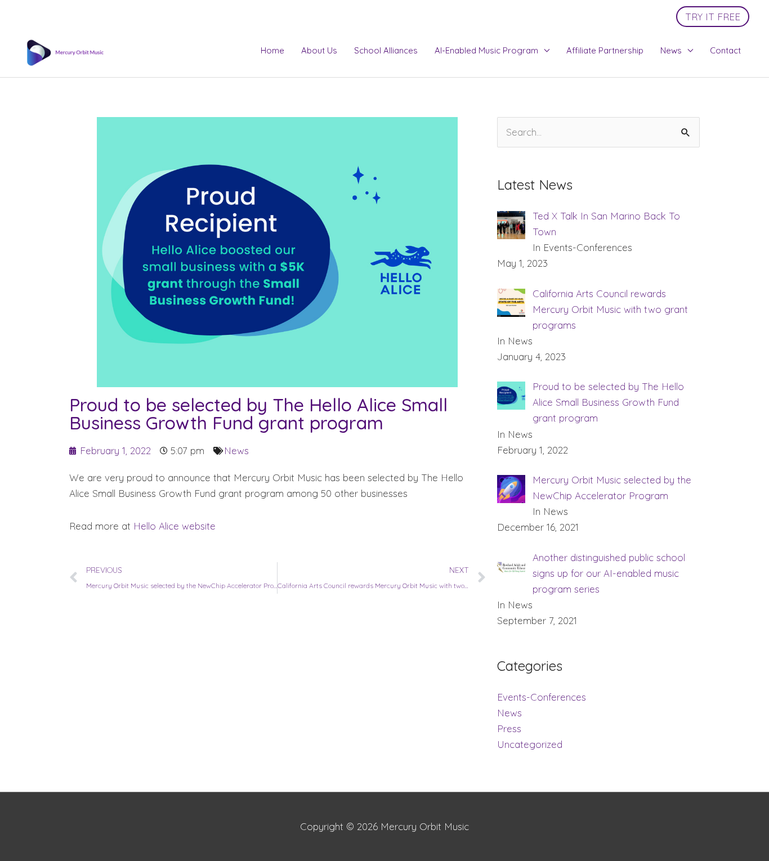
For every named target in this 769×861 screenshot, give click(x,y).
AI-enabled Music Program (486, 50)
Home (272, 50)
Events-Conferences (541, 697)
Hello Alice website (173, 526)
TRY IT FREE (712, 17)
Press (509, 728)
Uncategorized (529, 744)
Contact (725, 50)
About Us (319, 50)
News (671, 50)
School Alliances (386, 50)
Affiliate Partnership (604, 50)
